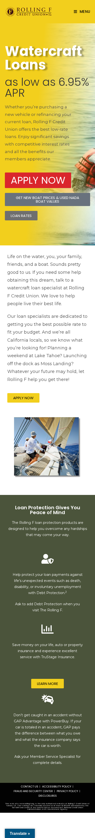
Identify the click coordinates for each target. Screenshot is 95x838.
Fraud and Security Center (33, 791)
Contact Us (29, 786)
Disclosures (47, 796)
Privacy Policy (67, 791)
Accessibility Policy (56, 786)
